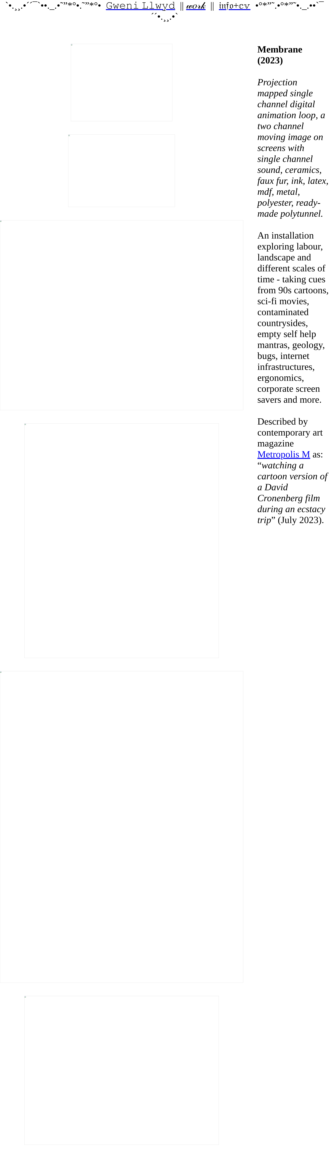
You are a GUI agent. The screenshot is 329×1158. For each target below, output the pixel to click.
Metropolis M (283, 454)
